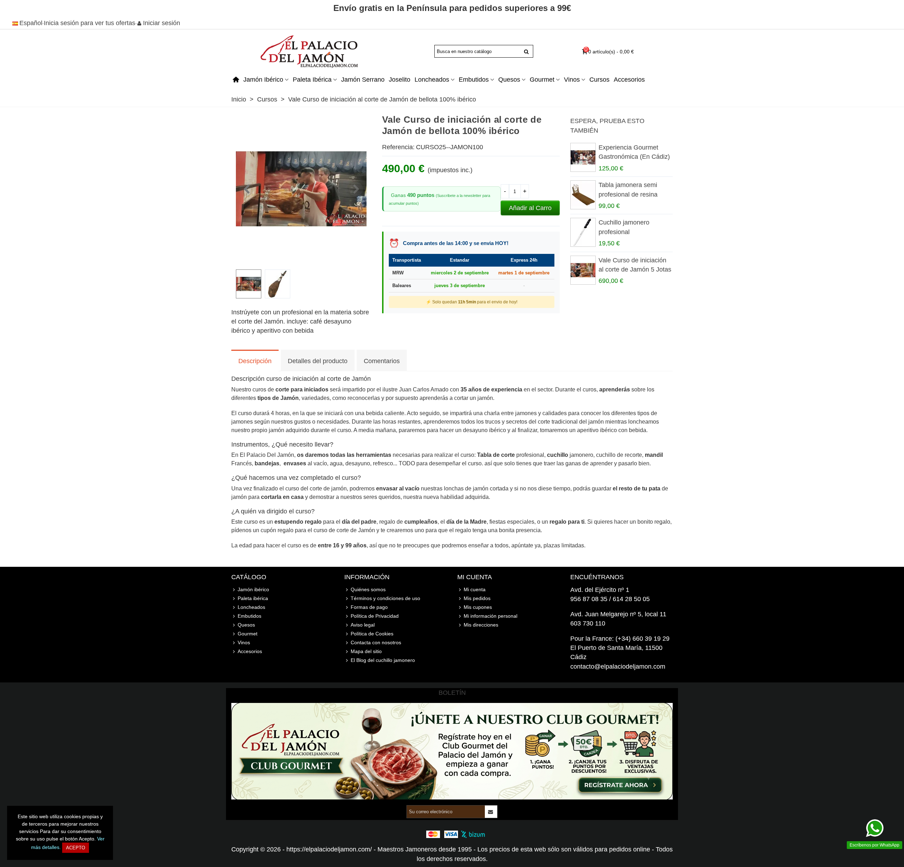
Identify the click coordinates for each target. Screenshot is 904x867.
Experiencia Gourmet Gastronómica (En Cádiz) (634, 152)
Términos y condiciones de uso (385, 598)
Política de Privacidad (375, 616)
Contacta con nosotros (376, 642)
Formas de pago (369, 607)
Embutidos (474, 79)
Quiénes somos (368, 589)
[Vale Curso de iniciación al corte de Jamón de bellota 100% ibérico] (301, 259)
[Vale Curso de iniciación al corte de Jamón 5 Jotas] (582, 270)
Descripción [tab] (255, 361)
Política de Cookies (372, 633)
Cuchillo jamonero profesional (624, 227)
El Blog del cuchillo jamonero (383, 660)
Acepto (75, 847)
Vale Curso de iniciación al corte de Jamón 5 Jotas (635, 265)
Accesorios (629, 79)
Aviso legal (363, 625)
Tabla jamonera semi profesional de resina (628, 189)
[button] (356, 189)
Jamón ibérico (263, 79)
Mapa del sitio (366, 651)
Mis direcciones (481, 625)
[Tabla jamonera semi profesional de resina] (582, 194)
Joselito (399, 79)
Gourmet (542, 79)
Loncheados (432, 79)
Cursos (599, 79)
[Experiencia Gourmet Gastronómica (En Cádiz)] (582, 157)
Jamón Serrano (363, 79)
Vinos (572, 79)
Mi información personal (490, 616)
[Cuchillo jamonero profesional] (582, 232)
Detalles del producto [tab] (317, 361)
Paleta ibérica (312, 79)
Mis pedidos (477, 598)
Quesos (509, 79)
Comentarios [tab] (382, 361)
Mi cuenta (475, 589)
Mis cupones (478, 607)
